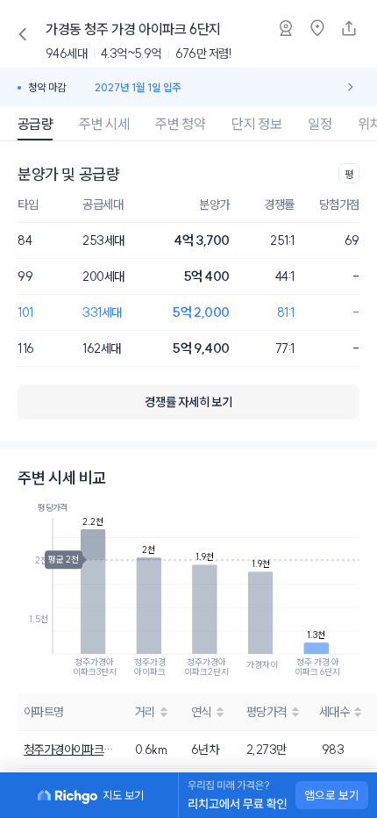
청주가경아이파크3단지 (69, 749)
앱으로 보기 (331, 795)
